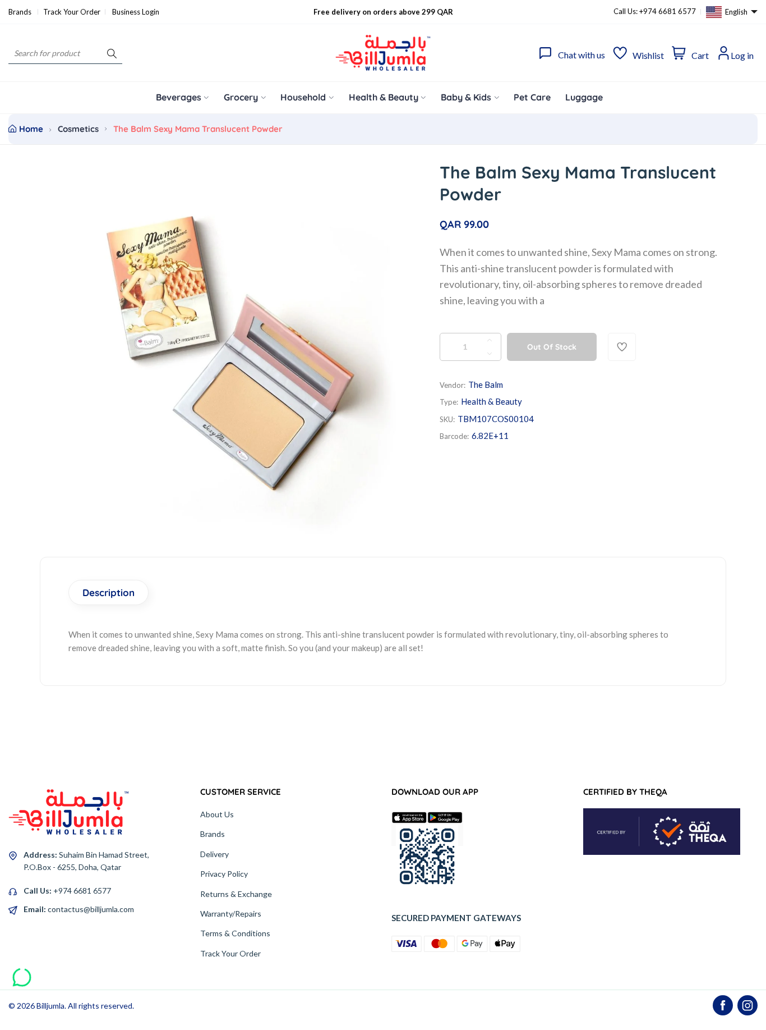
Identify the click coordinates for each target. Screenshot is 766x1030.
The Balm (485, 384)
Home (31, 128)
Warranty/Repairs (230, 913)
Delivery (214, 854)
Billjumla (50, 1005)
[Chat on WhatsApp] (22, 973)
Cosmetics (78, 128)
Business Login (135, 11)
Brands (20, 11)
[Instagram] (747, 1005)
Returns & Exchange (236, 894)
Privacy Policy (224, 873)
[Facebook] (723, 1005)
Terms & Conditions (235, 933)
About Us (217, 814)
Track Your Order (71, 11)
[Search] (111, 53)
